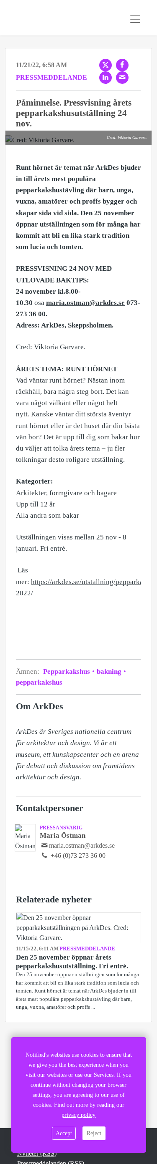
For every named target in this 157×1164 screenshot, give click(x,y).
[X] (105, 65)
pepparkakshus (39, 682)
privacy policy (78, 1115)
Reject (94, 1133)
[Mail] (122, 77)
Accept (64, 1133)
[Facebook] (122, 65)
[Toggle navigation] (135, 19)
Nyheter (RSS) (37, 1153)
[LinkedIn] (105, 77)
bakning (109, 671)
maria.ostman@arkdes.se (82, 845)
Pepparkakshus (67, 671)
